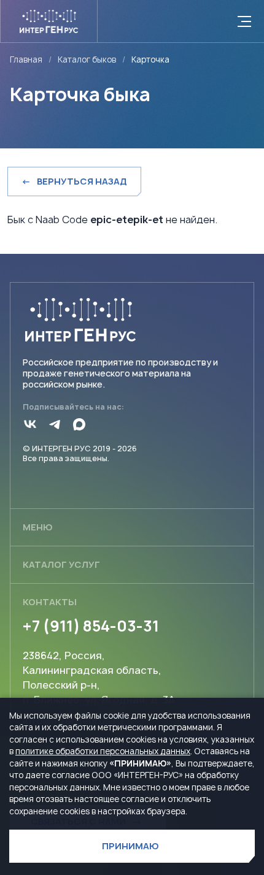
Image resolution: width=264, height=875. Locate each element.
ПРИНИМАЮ (130, 846)
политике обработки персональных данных (102, 751)
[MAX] (79, 424)
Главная (26, 60)
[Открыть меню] (244, 21)
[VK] (30, 424)
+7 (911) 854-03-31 (91, 626)
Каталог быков (87, 60)
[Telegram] (54, 424)
